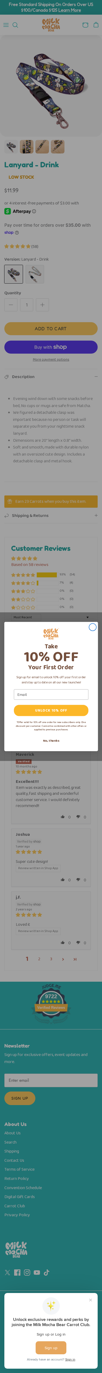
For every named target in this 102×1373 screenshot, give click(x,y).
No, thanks (51, 740)
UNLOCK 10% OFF (51, 710)
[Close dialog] (92, 627)
